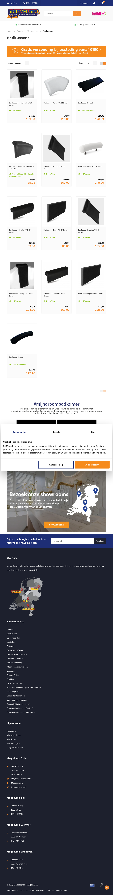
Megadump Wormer (19, 824)
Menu (13, 3)
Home (9, 31)
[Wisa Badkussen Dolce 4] (22, 338)
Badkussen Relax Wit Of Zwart (56, 103)
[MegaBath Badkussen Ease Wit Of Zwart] (91, 148)
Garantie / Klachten (15, 658)
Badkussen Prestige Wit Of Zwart (54, 167)
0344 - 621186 (17, 814)
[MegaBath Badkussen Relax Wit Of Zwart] (56, 84)
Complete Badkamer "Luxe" (18, 704)
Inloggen (84, 3)
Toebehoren (33, 31)
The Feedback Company (57, 890)
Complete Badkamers (16, 696)
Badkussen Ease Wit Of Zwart (90, 166)
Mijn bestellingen (14, 735)
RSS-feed (26, 885)
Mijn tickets (11, 739)
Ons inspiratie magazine (17, 700)
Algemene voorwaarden (17, 667)
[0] (102, 3)
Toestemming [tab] (19, 432)
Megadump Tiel (16, 797)
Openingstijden (13, 638)
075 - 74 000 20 (17, 841)
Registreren (12, 731)
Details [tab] (56, 432)
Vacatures (11, 671)
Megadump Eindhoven (20, 851)
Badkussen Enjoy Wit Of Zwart (56, 230)
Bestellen (11, 642)
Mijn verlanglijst (13, 743)
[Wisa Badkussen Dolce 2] (91, 84)
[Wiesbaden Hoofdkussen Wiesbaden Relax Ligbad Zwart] (22, 148)
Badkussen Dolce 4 (16, 357)
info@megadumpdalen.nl (21, 779)
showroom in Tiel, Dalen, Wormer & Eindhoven (86, 25)
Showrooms (12, 634)
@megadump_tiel (18, 787)
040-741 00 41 (17, 868)
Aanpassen (54, 465)
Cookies (10, 679)
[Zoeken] (77, 13)
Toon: (81, 63)
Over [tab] (93, 432)
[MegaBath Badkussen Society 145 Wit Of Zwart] (22, 84)
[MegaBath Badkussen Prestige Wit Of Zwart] (56, 148)
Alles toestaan (92, 465)
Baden (20, 31)
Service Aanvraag (14, 663)
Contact (10, 629)
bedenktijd (30, 25)
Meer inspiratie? (13, 692)
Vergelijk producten (15, 747)
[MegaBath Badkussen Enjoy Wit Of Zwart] (56, 211)
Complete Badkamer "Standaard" (21, 712)
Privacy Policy (13, 675)
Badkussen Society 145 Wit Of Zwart (21, 104)
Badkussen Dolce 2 (85, 103)
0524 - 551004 (32, 3)
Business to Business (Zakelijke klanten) (24, 687)
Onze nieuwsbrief (14, 683)
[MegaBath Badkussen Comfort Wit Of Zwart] (22, 211)
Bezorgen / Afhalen (15, 650)
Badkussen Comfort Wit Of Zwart (20, 231)
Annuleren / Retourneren (17, 654)
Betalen (10, 646)
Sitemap (34, 885)
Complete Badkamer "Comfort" (20, 708)
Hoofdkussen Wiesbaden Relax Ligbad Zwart (21, 167)
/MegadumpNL (17, 783)
